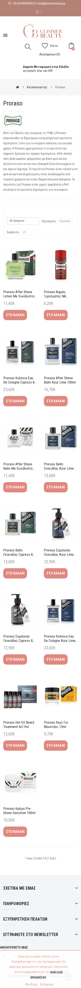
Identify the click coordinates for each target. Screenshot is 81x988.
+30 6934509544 (22, 3)
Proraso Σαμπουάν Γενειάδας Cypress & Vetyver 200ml (18, 638)
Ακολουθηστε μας (14, 947)
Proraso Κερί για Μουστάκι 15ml (56, 724)
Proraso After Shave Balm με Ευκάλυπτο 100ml (18, 466)
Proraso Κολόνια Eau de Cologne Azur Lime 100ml (59, 638)
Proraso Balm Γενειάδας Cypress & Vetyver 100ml (18, 552)
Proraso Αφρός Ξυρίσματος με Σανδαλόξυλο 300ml (58, 294)
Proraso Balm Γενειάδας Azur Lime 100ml (59, 466)
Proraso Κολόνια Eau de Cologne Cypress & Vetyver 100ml (19, 380)
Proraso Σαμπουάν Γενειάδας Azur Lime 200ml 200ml (59, 552)
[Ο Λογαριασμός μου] (40, 11)
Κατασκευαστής (37, 87)
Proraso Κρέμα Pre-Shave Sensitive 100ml (19, 810)
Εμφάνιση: (13, 232)
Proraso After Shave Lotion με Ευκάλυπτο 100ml (18, 294)
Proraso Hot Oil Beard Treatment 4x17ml (18, 724)
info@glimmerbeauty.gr (51, 3)
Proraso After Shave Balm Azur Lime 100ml (60, 380)
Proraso (60, 87)
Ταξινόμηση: (48, 221)
